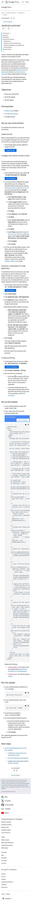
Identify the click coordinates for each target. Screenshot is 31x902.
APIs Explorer (4, 848)
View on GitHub (23, 420)
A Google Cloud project (11, 114)
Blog (2, 855)
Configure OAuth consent (12, 261)
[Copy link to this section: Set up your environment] (25, 123)
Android (3, 874)
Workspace (18, 2)
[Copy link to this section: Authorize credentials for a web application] (11, 268)
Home (2, 12)
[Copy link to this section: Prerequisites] (15, 107)
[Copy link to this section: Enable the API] (14, 134)
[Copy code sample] (28, 424)
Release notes (5, 827)
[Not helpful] (14, 18)
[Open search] (23, 2)
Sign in (27, 2)
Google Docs (6, 7)
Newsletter (4, 858)
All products (4, 887)
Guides (5, 14)
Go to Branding (11, 178)
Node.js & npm (9, 111)
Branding (8, 188)
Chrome (3, 876)
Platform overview (6, 822)
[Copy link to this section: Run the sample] (16, 683)
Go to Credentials (12, 367)
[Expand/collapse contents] (10, 33)
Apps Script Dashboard (7, 842)
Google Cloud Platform (7, 882)
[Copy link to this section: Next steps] (12, 744)
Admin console (5, 840)
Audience (14, 188)
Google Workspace (11, 12)
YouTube (3, 863)
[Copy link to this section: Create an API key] (16, 358)
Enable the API (11, 150)
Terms (3, 894)
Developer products (6, 824)
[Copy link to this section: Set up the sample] (19, 402)
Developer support (6, 830)
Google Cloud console (6, 845)
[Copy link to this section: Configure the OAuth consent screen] (3, 158)
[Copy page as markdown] (8, 28)
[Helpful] (11, 18)
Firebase (3, 879)
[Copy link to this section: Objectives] (12, 90)
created (10, 676)
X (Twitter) (4, 860)
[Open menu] (2, 2)
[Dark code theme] (25, 424)
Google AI (3, 884)
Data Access (23, 188)
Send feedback (7, 21)
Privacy (8, 894)
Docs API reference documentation (18, 758)
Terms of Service (5, 832)
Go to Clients (10, 290)
